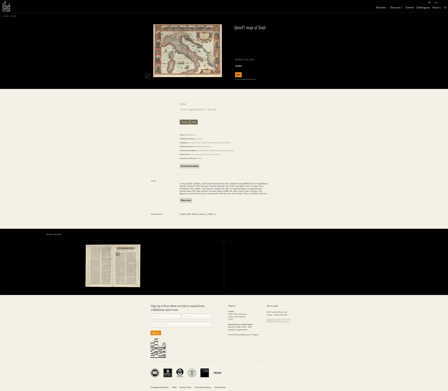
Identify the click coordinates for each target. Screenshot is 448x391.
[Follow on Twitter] (280, 321)
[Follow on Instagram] (272, 321)
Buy (238, 75)
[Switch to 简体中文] (441, 3)
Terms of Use (220, 387)
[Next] (219, 50)
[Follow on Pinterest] (276, 321)
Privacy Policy (185, 387)
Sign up (155, 333)
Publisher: (184, 143)
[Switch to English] (435, 3)
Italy (194, 122)
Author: (183, 135)
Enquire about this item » (246, 79)
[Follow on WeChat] (288, 321)
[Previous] (155, 50)
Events (410, 7)
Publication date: (187, 146)
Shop (13, 16)
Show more (186, 200)
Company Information (159, 387)
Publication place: (187, 139)
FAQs (174, 387)
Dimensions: (185, 154)
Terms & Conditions (203, 387)
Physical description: (188, 150)
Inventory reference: (188, 158)
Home (6, 16)
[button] (429, 2)
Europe (184, 122)
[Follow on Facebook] (268, 321)
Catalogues (423, 7)
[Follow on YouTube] (284, 321)
